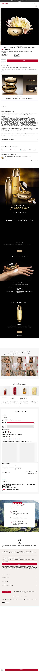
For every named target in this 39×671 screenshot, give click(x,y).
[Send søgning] (36, 6)
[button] (19, 104)
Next (38, 319)
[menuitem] (32, 3)
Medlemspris (16, 55)
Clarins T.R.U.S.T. (21, 156)
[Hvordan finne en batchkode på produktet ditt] (31, 161)
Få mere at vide (4, 526)
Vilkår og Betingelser (5, 579)
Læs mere (19, 250)
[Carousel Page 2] (17, 46)
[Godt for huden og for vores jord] (18, 146)
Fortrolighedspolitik (13, 579)
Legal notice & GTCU (22, 579)
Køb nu (19, 332)
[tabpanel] (19, 223)
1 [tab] (17, 335)
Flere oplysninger (4, 52)
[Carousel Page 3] (18, 46)
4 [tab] (20, 335)
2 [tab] (18, 335)
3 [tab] (19, 335)
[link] (16, 55)
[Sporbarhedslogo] (2, 157)
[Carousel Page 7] (21, 46)
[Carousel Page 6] (20, 46)
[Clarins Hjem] (5, 3)
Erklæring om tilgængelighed (32, 579)
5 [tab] (21, 335)
